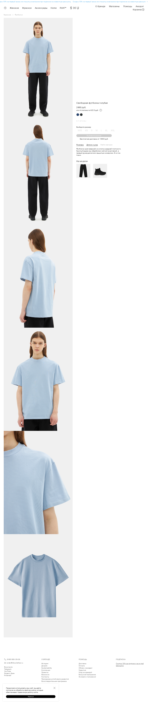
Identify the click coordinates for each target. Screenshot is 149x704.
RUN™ (63, 8)
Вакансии (45, 675)
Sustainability (46, 668)
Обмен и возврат (85, 668)
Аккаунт (140, 6)
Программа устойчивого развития (55, 679)
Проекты (44, 672)
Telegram (7, 669)
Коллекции (45, 670)
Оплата (82, 666)
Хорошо (31, 697)
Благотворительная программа (54, 681)
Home (54, 8)
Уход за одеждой (85, 672)
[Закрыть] (54, 688)
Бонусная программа (87, 675)
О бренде (100, 6)
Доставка (82, 663)
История (44, 663)
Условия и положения (87, 677)
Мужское (27, 8)
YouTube (7, 671)
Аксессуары (41, 8)
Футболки (19, 15)
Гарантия (82, 670)
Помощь (127, 6)
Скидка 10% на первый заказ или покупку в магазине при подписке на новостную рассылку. (106, 2)
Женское (14, 8)
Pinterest (7, 675)
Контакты (45, 677)
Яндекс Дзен (9, 673)
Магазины (114, 6)
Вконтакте (8, 667)
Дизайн (44, 666)
